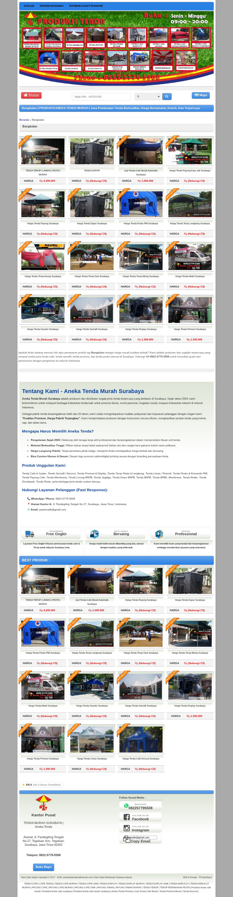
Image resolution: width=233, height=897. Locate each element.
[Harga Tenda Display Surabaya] (141, 322)
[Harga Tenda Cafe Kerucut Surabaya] (141, 752)
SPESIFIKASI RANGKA (52, 6)
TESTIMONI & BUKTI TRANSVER (86, 6)
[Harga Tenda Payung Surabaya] (42, 216)
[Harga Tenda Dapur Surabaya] (91, 216)
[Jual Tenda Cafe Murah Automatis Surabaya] (141, 163)
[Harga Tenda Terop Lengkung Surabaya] (190, 216)
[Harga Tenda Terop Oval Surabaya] (91, 269)
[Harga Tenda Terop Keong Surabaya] (42, 269)
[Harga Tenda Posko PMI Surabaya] (141, 216)
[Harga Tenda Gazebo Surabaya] (42, 322)
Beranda (24, 119)
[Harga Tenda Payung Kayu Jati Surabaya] (190, 163)
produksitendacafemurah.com (78, 877)
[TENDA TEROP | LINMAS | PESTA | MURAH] (42, 163)
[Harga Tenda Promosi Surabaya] (190, 322)
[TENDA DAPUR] (91, 163)
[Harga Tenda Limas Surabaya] (91, 752)
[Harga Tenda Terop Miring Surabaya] (141, 269)
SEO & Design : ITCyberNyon (197, 877)
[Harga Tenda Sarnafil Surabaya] (91, 322)
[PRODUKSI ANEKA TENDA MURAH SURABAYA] (116, 84)
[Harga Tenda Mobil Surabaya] (190, 269)
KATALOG (29, 6)
